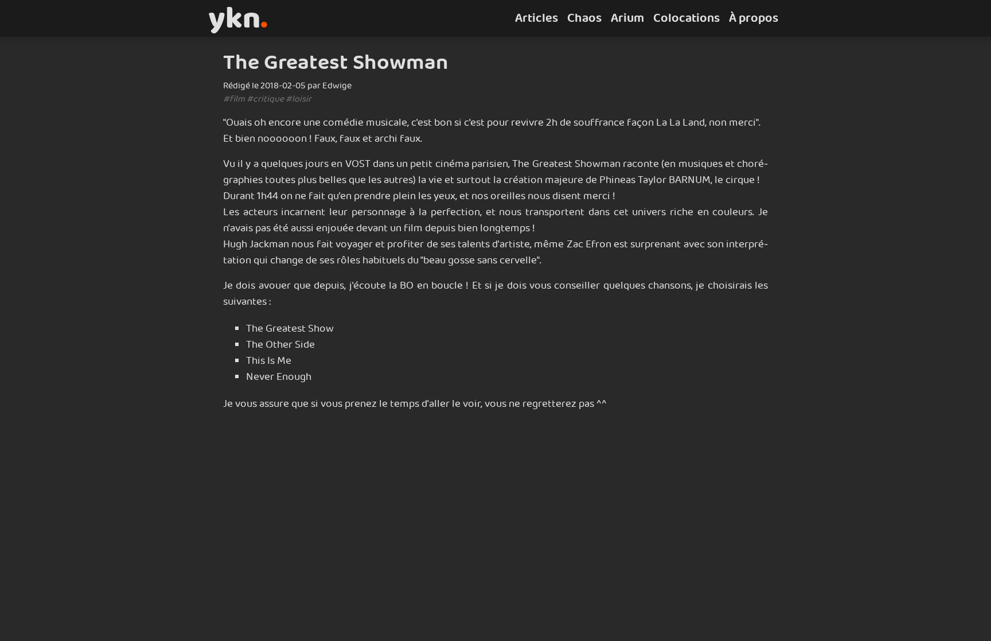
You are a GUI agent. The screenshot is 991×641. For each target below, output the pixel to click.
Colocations (686, 18)
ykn (238, 18)
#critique (265, 99)
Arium (627, 18)
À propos (753, 18)
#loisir (298, 99)
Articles (536, 18)
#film (234, 99)
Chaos (584, 18)
